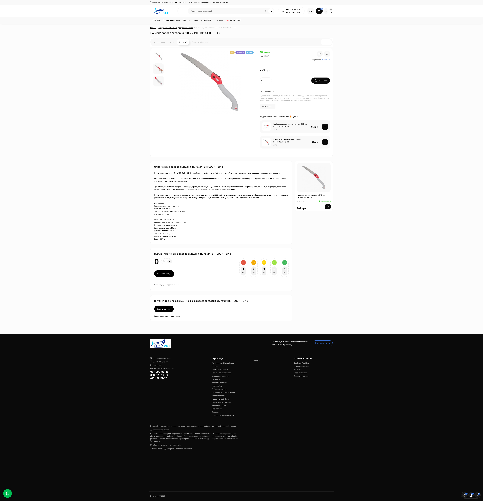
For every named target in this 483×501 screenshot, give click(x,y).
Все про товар (159, 42)
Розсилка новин (300, 373)
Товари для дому (219, 405)
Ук (326, 11)
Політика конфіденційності (223, 363)
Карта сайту (217, 386)
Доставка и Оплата (220, 369)
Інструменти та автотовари (223, 392)
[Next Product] (329, 42)
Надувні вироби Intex (220, 399)
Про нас (215, 366)
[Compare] (320, 54)
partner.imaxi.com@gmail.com (162, 368)
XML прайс (181, 2)
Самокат (215, 412)
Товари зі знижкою (220, 382)
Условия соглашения (220, 376)
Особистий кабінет (302, 363)
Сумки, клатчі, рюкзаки (221, 402)
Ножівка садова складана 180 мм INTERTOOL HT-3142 (286, 140)
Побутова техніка (219, 389)
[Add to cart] (325, 127)
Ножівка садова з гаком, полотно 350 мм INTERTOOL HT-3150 (290, 125)
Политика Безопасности (222, 373)
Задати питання (164, 309)
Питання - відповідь (200, 42)
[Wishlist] (327, 54)
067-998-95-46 (293, 9)
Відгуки (183, 42)
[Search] (265, 11)
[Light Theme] (330, 9)
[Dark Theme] (330, 12)
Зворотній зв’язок (301, 376)
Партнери (216, 379)
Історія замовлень (301, 366)
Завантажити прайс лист (162, 2)
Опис (172, 42)
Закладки (298, 369)
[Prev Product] (323, 42)
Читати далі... (267, 106)
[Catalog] (180, 11)
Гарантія (256, 360)
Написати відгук (164, 274)
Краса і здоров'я (218, 396)
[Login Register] (310, 11)
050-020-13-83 (293, 12)
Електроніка (217, 409)
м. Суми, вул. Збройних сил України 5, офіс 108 (209, 2)
